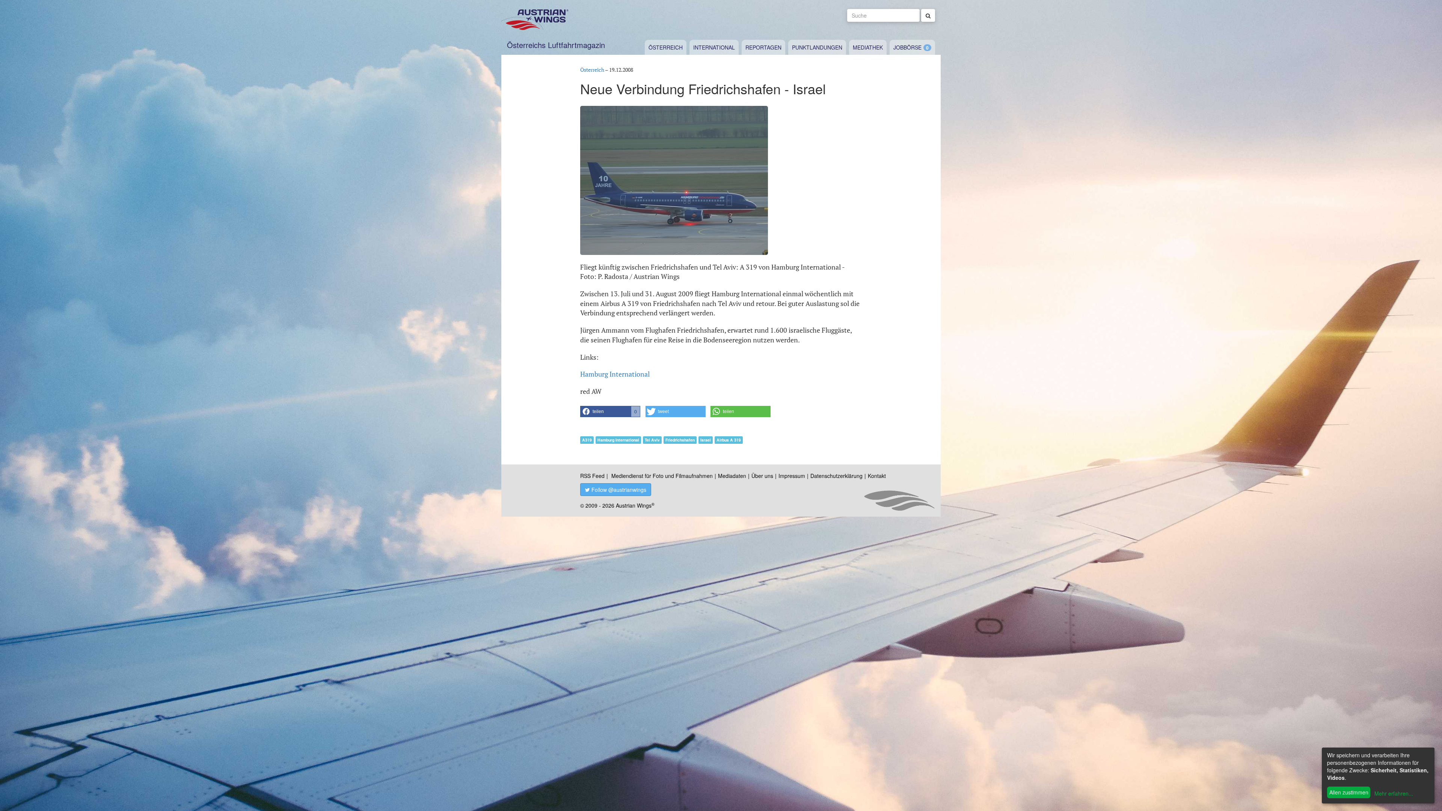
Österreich (666, 47)
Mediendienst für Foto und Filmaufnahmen (662, 475)
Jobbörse (907, 47)
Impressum (791, 475)
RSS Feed (592, 475)
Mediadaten (732, 475)
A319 (587, 440)
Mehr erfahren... (1393, 793)
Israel (705, 440)
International (714, 47)
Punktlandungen (817, 47)
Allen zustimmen (1348, 792)
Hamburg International (615, 373)
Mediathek (868, 47)
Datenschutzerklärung (836, 475)
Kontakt (877, 475)
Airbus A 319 (728, 440)
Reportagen (763, 47)
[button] (610, 411)
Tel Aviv (652, 440)
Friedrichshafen (680, 440)
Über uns (762, 475)
